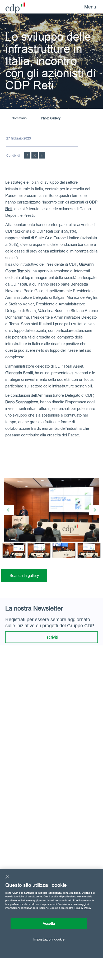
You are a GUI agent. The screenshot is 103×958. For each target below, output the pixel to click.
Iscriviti (51, 637)
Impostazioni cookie (48, 939)
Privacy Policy (82, 908)
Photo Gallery (50, 118)
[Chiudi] (7, 876)
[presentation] (9, 510)
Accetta (49, 923)
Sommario (19, 118)
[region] (51, 913)
